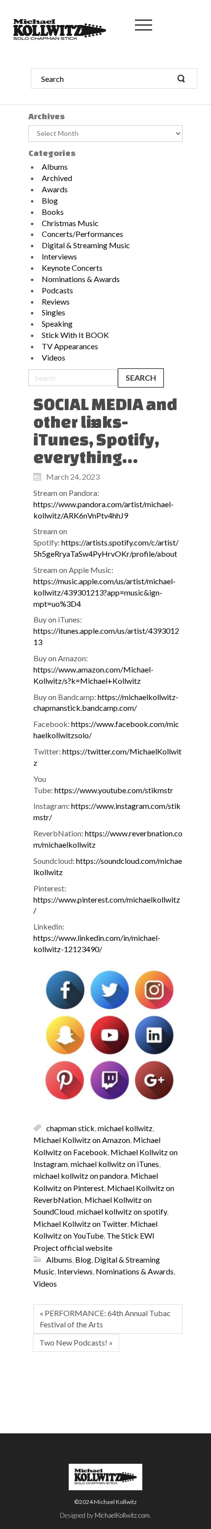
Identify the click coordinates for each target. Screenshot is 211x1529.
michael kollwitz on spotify (122, 1211)
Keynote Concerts (72, 267)
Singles (53, 312)
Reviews (56, 301)
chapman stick (70, 1127)
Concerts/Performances (82, 233)
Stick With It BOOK (75, 334)
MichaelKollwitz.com (122, 1515)
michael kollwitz (125, 1127)
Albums (55, 166)
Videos (53, 357)
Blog (50, 200)
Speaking (57, 323)
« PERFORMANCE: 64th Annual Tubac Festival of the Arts (105, 1318)
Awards (55, 189)
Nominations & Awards (81, 279)
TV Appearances (70, 346)
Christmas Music (70, 223)
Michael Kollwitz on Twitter (80, 1223)
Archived (57, 177)
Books (53, 211)
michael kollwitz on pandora (80, 1175)
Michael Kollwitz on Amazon (81, 1139)
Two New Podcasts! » (76, 1342)
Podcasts (57, 290)
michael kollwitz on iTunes (115, 1163)
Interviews (59, 256)
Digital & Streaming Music (86, 245)
